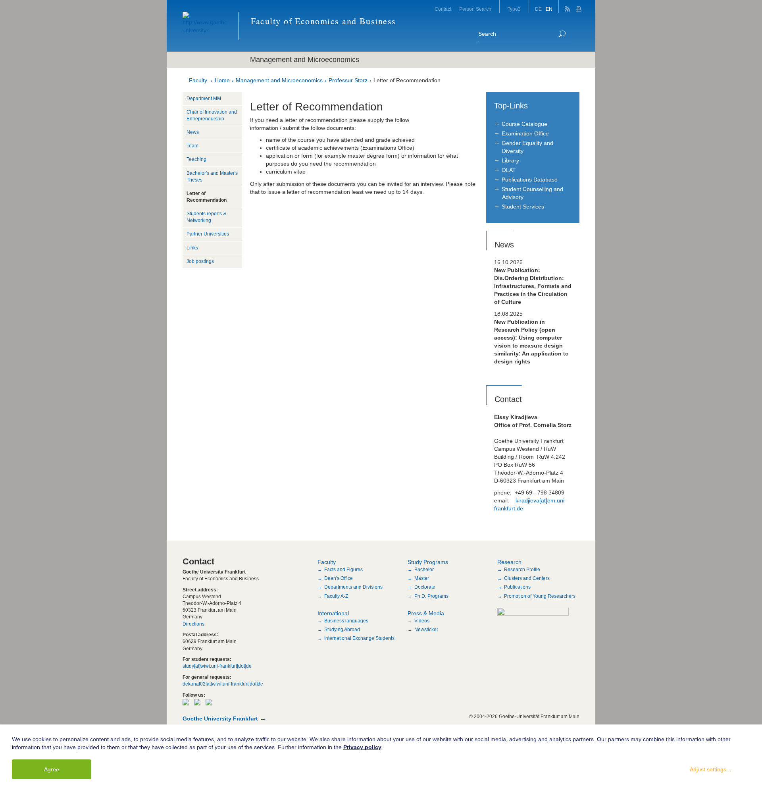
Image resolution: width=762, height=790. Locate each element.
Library (510, 160)
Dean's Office (338, 578)
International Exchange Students (359, 638)
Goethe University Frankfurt (220, 718)
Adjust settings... (710, 769)
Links (192, 248)
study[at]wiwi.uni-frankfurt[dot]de (217, 666)
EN (549, 9)
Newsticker (426, 629)
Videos (421, 621)
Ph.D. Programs (431, 596)
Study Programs (428, 562)
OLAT (509, 170)
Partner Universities (208, 234)
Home (222, 80)
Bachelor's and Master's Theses (212, 176)
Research (509, 562)
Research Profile (522, 569)
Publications (517, 587)
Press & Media (426, 613)
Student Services (523, 206)
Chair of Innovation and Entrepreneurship (212, 115)
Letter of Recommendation (407, 80)
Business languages (346, 621)
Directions (193, 624)
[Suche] (562, 34)
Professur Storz (348, 80)
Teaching (196, 159)
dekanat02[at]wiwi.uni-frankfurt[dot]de (223, 684)
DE (538, 9)
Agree (51, 769)
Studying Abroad (342, 629)
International (333, 613)
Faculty (198, 80)
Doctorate (424, 587)
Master (421, 578)
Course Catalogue (524, 124)
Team (192, 146)
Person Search (475, 9)
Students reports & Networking (206, 217)
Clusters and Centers (527, 578)
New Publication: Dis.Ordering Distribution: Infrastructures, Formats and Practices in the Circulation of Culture (533, 286)
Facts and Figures (343, 569)
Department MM (204, 98)
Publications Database (530, 179)
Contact (443, 9)
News (193, 132)
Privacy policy (362, 747)
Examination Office (525, 133)
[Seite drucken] (579, 6)
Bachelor (424, 569)
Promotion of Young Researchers (539, 596)
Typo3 (514, 9)
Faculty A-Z (336, 596)
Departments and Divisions (353, 587)
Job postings (200, 261)
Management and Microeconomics (279, 80)
